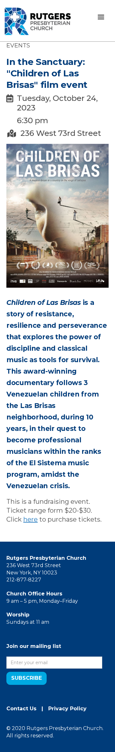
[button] (101, 17)
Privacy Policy (67, 709)
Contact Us (21, 709)
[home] (37, 21)
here (30, 519)
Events (18, 45)
